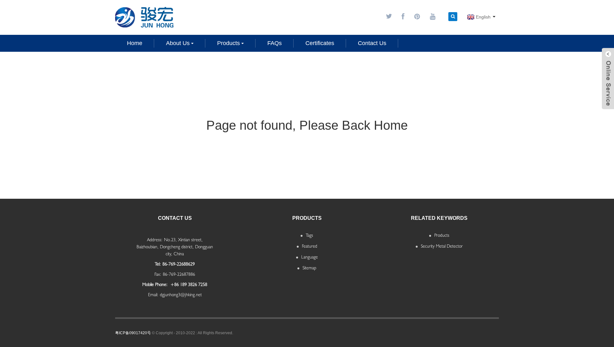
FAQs (274, 43)
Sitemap (309, 267)
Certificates (319, 43)
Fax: (157, 274)
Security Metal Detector (442, 246)
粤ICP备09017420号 (133, 333)
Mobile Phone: (155, 284)
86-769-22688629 (178, 263)
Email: (153, 294)
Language (309, 256)
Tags (309, 235)
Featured (309, 246)
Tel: (158, 263)
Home (134, 43)
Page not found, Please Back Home (307, 125)
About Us (178, 43)
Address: (154, 239)
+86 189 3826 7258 (188, 284)
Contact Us (372, 43)
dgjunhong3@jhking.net (181, 294)
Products (228, 43)
